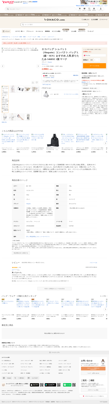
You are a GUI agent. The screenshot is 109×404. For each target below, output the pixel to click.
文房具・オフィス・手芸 (64, 370)
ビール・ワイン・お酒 (26, 363)
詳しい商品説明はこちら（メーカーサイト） (38, 236)
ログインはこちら (47, 84)
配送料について (86, 82)
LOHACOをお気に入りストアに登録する (94, 396)
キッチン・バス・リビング (65, 363)
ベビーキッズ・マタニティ (27, 366)
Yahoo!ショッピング (6, 401)
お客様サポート (18, 390)
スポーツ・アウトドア (45, 370)
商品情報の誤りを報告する (21, 253)
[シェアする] (32, 82)
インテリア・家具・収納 (19, 36)
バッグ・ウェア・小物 (34, 36)
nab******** (14, 269)
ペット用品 (4, 370)
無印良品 (61, 373)
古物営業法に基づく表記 (50, 392)
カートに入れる (94, 65)
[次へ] (38, 66)
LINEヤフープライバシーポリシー (20, 401)
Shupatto (50, 62)
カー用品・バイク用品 (45, 373)
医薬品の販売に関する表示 (64, 392)
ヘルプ (105, 5)
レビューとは (93, 262)
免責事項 (53, 401)
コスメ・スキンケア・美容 (27, 360)
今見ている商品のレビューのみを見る (54, 288)
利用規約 (48, 401)
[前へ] (3, 66)
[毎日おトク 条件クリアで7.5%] (54, 14)
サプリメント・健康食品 (45, 366)
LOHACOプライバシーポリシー (59, 390)
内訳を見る (75, 75)
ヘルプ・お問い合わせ (93, 373)
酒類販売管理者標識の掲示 (38, 392)
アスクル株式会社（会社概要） (20, 394)
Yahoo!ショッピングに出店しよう (94, 5)
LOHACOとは (10, 390)
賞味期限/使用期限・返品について (91, 91)
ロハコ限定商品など (6, 360)
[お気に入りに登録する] (36, 82)
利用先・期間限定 (50, 77)
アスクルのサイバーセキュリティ (9, 392)
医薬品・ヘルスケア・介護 (65, 366)
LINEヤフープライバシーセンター (36, 401)
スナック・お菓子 (63, 360)
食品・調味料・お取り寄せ (46, 360)
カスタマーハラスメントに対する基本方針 (32, 390)
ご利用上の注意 (47, 390)
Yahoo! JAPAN (80, 5)
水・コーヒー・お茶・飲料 (8, 363)
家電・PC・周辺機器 (25, 373)
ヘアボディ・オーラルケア (8, 366)
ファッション (24, 370)
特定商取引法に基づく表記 (24, 392)
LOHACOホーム (6, 36)
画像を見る (4, 122)
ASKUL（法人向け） (6, 394)
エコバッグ (51, 36)
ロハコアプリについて (17, 385)
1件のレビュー (45, 64)
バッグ (43, 36)
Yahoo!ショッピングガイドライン (63, 401)
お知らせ (4, 390)
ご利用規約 (70, 390)
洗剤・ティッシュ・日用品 (46, 363)
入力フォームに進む (93, 390)
